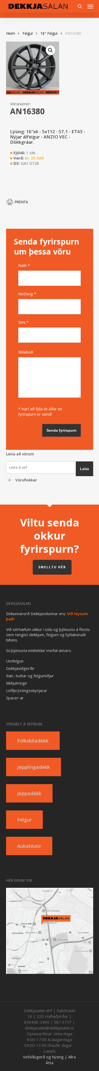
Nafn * (24, 265)
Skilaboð (25, 352)
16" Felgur (49, 33)
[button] (90, 6)
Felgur (27, 33)
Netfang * (27, 293)
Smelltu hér (52, 567)
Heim (10, 33)
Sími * (23, 322)
